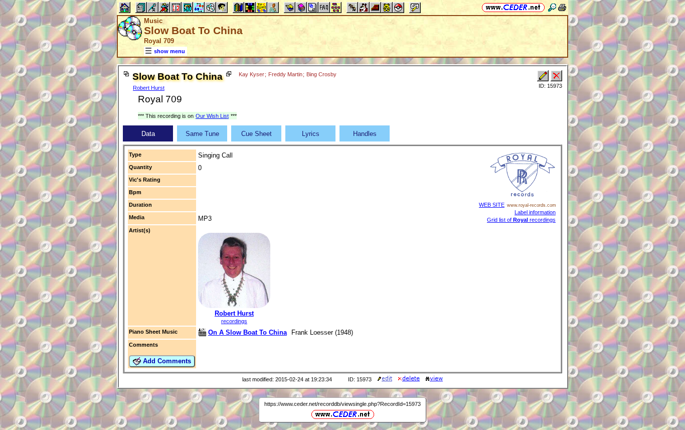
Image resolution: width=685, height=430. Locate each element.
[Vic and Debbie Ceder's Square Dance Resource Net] (513, 7)
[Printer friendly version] (562, 7)
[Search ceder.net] (552, 7)
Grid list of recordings (521, 220)
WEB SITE (491, 205)
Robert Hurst (148, 88)
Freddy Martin (285, 74)
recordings (234, 321)
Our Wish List (212, 116)
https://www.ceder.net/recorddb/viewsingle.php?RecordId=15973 (342, 404)
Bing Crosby (321, 74)
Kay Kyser (251, 74)
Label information (535, 212)
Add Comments (166, 361)
